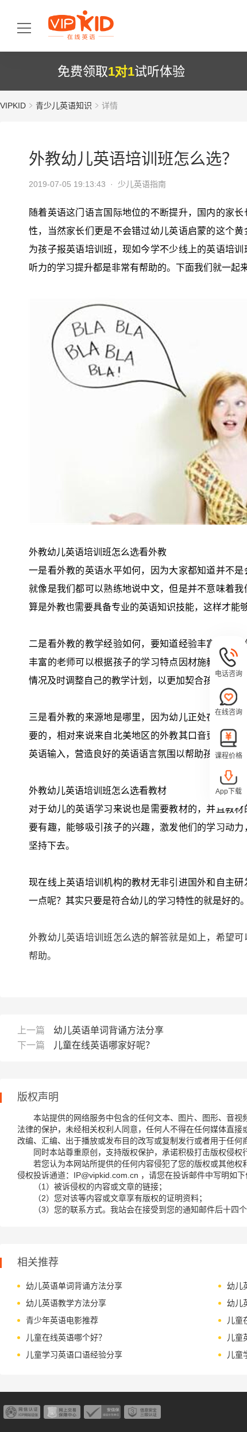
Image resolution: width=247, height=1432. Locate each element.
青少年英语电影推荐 (62, 1320)
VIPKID (13, 105)
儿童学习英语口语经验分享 (74, 1354)
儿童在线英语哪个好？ (66, 1337)
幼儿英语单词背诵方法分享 (108, 1030)
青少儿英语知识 (64, 105)
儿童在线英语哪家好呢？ (104, 1045)
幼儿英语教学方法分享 (66, 1303)
